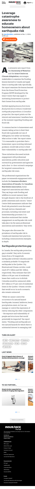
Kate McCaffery (8, 34)
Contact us (6, 435)
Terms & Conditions (8, 436)
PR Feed (6, 463)
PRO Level (6, 443)
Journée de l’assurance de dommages (13, 480)
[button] (17, 379)
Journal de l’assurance (9, 456)
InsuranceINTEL (7, 471)
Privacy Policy (7, 438)
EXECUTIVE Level (8, 445)
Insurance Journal (8, 450)
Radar (5, 452)
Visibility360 (7, 465)
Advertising (6, 469)
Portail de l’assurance (9, 454)
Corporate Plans (7, 467)
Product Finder (7, 448)
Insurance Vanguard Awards (10, 482)
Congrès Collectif (8, 478)
